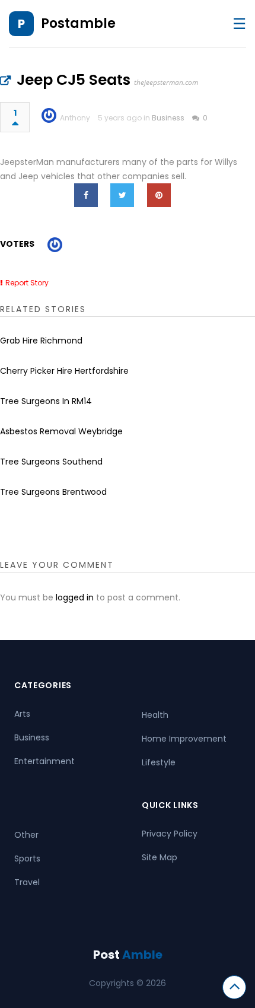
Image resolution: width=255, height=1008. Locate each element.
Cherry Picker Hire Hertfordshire (64, 371)
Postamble (78, 23)
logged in (75, 597)
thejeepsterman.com (166, 82)
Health (155, 715)
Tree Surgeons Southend (51, 462)
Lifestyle (159, 762)
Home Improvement (184, 739)
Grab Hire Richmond (41, 340)
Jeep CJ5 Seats (73, 79)
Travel (27, 882)
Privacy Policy (169, 834)
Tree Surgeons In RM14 (46, 401)
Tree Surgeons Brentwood (53, 492)
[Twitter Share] (122, 195)
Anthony (75, 118)
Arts (22, 714)
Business (168, 118)
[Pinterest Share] (159, 195)
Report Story (27, 283)
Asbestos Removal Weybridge (61, 431)
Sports (27, 858)
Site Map (159, 857)
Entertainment (44, 761)
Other (26, 835)
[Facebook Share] (86, 195)
